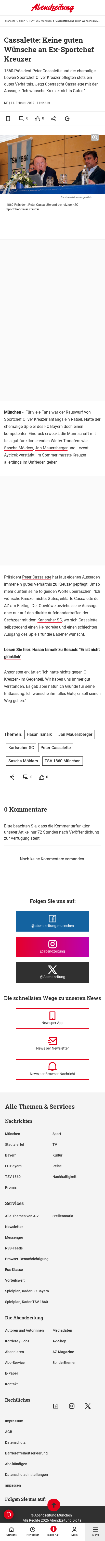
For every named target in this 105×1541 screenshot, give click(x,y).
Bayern (11, 1155)
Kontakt (11, 1384)
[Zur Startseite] (52, 11)
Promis (11, 1187)
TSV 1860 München (40, 20)
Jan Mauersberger (51, 448)
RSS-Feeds (14, 1248)
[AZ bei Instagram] (72, 1406)
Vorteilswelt (15, 1280)
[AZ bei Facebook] (55, 1406)
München (12, 1134)
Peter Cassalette (36, 577)
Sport (22, 20)
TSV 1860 (13, 1177)
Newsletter (14, 1227)
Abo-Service (15, 1363)
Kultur (57, 1155)
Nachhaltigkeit (64, 1177)
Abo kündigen (16, 1464)
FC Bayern (53, 426)
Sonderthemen (64, 1363)
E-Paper (11, 1373)
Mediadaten (62, 1330)
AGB (8, 1432)
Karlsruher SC (49, 620)
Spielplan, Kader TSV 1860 (26, 1302)
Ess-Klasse (14, 1270)
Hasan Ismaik (39, 734)
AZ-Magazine (63, 1352)
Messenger (14, 1237)
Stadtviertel (14, 1144)
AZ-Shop (59, 1341)
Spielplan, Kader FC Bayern (27, 1291)
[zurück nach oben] (54, 1505)
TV (54, 1144)
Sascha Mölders (18, 448)
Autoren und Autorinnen (24, 1330)
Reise (57, 1166)
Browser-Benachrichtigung (26, 1259)
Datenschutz (15, 1442)
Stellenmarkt (62, 1216)
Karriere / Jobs (17, 1341)
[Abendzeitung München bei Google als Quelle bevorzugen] (67, 119)
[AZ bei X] (88, 1406)
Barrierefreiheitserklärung (26, 1453)
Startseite (10, 20)
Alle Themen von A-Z (22, 1216)
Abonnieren (14, 1352)
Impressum (14, 1421)
